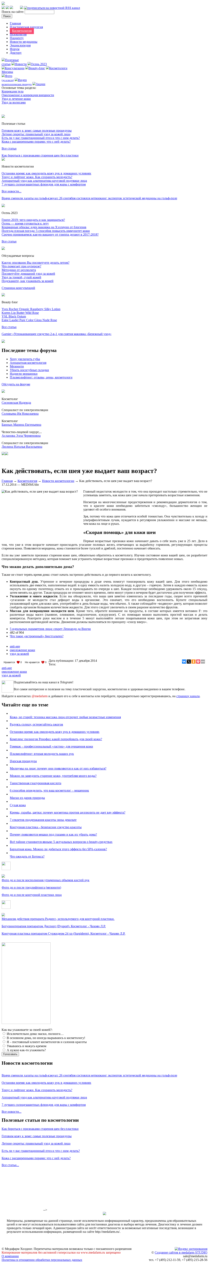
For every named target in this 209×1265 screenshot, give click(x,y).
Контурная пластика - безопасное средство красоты (46, 827)
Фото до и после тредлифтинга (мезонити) (31, 887)
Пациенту (17, 38)
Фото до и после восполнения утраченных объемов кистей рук (45, 880)
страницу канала (188, 696)
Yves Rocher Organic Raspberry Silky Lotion (31, 309)
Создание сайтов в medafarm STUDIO (181, 1252)
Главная (15, 23)
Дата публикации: (62, 660)
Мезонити (17, 366)
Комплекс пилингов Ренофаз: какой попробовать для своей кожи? (56, 739)
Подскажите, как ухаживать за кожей (27, 281)
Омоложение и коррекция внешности (28, 95)
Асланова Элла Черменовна (21, 435)
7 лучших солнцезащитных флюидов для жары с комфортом (44, 184)
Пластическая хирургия (26, 27)
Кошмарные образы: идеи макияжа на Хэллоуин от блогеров (44, 227)
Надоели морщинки (24, 373)
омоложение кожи (22, 650)
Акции (40, 84)
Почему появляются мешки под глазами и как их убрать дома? (53, 834)
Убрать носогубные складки (29, 370)
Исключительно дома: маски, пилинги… (35, 1034)
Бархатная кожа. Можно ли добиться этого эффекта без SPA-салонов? (58, 849)
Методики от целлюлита (19, 270)
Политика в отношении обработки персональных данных (42, 1260)
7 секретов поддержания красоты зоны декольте (43, 820)
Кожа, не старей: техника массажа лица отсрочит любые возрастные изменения (65, 717)
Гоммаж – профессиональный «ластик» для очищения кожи (51, 746)
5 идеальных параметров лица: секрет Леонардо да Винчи (50, 629)
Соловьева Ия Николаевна (20, 413)
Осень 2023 (39, 64)
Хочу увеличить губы (25, 359)
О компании (10, 1256)
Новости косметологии (58, 481)
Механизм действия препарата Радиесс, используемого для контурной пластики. (58, 919)
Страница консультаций (18, 288)
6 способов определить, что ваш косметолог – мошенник (49, 790)
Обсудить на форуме (16, 384)
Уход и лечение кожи (16, 98)
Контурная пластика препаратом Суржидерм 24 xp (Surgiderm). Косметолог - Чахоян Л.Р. (63, 933)
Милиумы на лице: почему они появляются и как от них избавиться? (58, 768)
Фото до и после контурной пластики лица (32, 895)
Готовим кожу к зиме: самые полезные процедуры (37, 130)
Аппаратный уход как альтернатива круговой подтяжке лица (44, 180)
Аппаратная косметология (28, 362)
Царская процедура (23, 761)
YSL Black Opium (14, 316)
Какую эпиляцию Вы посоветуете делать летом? (35, 262)
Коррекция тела (12, 91)
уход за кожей (19, 653)
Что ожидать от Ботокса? (27, 856)
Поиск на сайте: (13, 11)
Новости (21, 64)
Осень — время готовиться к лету (25, 223)
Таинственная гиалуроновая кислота (35, 783)
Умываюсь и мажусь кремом (26, 1046)
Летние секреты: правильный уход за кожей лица (36, 134)
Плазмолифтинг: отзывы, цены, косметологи (41, 377)
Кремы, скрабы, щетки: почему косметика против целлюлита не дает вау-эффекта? (67, 812)
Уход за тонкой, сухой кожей (21, 277)
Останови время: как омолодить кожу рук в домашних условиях (46, 173)
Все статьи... (10, 1165)
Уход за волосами (14, 102)
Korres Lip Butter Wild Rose (20, 312)
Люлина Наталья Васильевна (22, 446)
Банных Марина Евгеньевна (21, 424)
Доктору (16, 52)
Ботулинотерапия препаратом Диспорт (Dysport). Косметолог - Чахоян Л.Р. (54, 926)
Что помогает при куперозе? (21, 266)
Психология (18, 34)
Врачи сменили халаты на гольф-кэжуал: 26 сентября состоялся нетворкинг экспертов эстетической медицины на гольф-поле (89, 198)
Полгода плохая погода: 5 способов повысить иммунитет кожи (46, 231)
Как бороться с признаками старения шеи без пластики (40, 155)
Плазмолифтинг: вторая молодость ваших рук (42, 753)
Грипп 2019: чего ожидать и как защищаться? (33, 220)
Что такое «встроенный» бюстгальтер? (36, 636)
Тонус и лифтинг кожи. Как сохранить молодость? (37, 177)
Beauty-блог (37, 68)
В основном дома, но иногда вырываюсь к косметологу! (45, 1038)
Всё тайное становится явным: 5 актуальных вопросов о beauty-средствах (61, 842)
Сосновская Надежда (16, 402)
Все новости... (11, 191)
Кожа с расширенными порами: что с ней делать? (36, 141)
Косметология (22, 30)
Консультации (14, 68)
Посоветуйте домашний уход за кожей (28, 273)
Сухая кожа (18, 805)
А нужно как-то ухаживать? (26, 1050)
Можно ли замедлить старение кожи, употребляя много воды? (53, 776)
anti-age (15, 646)
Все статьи (9, 148)
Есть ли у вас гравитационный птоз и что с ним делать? (41, 138)
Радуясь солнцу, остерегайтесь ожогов (36, 724)
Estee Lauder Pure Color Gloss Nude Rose (29, 320)
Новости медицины (23, 41)
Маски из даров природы (27, 798)
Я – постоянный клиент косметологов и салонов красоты (46, 1042)
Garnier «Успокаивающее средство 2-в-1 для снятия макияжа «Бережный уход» (56, 334)
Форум (14, 49)
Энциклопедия (20, 45)
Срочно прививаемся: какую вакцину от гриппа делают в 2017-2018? (50, 234)
